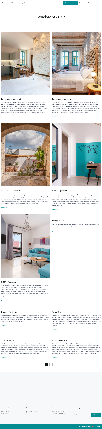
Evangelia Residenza (9, 312)
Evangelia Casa (58, 221)
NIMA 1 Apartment (8, 282)
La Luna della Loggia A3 (11, 99)
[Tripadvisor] (55, 426)
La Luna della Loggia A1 (62, 99)
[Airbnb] (52, 426)
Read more (4, 118)
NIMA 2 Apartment (59, 190)
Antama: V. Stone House (10, 190)
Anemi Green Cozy (59, 340)
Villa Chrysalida (7, 340)
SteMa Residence (59, 312)
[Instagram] (48, 426)
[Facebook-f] (45, 426)
